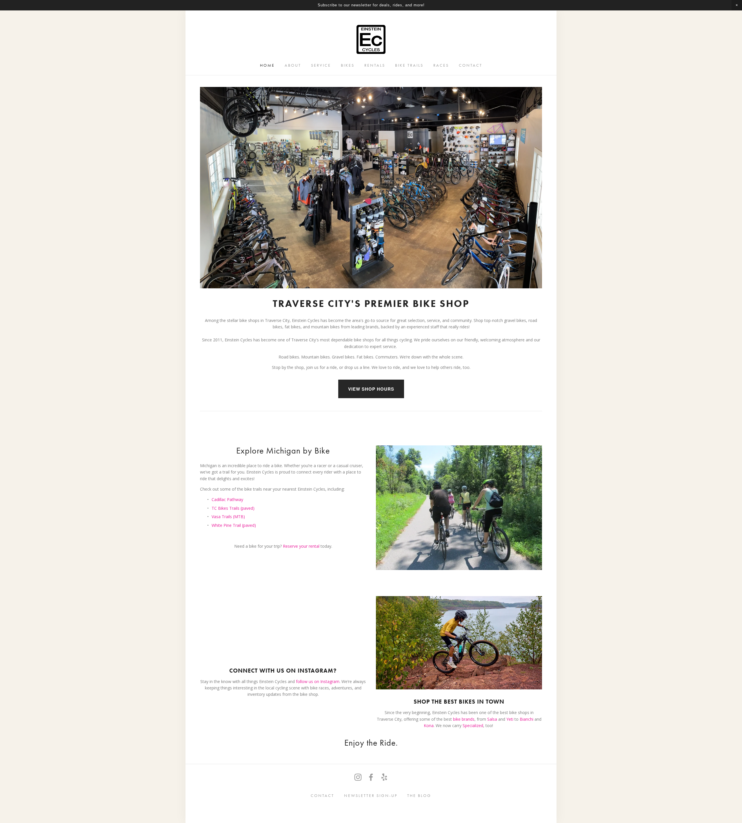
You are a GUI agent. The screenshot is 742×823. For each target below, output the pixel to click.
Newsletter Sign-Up (370, 795)
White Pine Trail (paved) (234, 525)
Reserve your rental (302, 546)
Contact (470, 65)
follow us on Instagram (317, 681)
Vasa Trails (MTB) (228, 516)
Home (267, 65)
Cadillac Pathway (227, 499)
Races (441, 65)
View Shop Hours (371, 389)
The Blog (419, 795)
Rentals (374, 65)
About (293, 65)
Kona (429, 725)
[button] (737, 5)
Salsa (492, 719)
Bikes (347, 65)
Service (321, 65)
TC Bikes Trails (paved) (233, 508)
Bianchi (527, 719)
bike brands (463, 719)
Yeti (509, 719)
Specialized (473, 725)
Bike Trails (409, 65)
